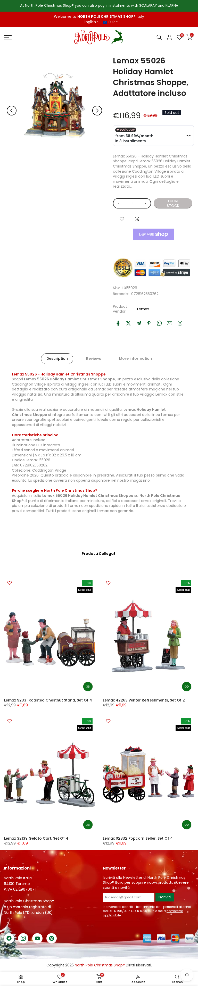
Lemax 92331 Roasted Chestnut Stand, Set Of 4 (48, 700)
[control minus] (117, 203)
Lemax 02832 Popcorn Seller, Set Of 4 (138, 838)
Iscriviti (165, 897)
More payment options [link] (152, 246)
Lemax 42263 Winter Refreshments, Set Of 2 (144, 700)
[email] (169, 323)
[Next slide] (97, 110)
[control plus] (146, 203)
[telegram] (139, 323)
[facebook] (118, 323)
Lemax (143, 309)
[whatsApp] (159, 323)
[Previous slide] (11, 110)
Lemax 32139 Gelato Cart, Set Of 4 (36, 838)
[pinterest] (149, 323)
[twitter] (128, 323)
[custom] (180, 323)
